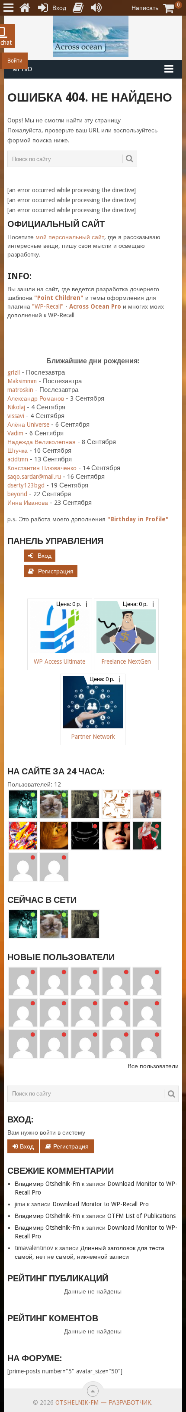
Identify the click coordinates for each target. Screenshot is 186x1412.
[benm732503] (23, 981)
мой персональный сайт (69, 237)
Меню (22, 69)
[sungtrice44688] (23, 1044)
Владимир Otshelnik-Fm (47, 1183)
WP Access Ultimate (59, 661)
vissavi (15, 415)
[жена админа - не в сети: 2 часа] (54, 835)
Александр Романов (35, 398)
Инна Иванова (27, 502)
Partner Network (93, 737)
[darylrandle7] (85, 981)
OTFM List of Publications (141, 1215)
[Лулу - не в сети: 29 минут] (147, 804)
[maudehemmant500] (116, 981)
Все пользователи (153, 1066)
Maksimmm (22, 381)
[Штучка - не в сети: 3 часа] (116, 835)
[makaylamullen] (116, 1013)
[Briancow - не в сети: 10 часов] (23, 867)
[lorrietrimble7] (147, 1044)
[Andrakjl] (54, 1013)
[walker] (85, 804)
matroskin (20, 389)
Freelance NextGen (126, 661)
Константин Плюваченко (42, 467)
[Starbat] (23, 804)
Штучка (17, 450)
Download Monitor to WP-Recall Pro (100, 1204)
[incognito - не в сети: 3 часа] (85, 835)
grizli (13, 372)
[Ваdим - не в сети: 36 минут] (23, 835)
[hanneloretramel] (85, 1013)
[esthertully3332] (54, 1044)
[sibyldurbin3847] (147, 1013)
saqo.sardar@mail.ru (34, 476)
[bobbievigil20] (23, 1013)
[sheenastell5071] (85, 1044)
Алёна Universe (28, 424)
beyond (17, 493)
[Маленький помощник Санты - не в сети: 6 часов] (147, 835)
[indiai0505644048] (147, 981)
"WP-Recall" (48, 306)
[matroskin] (54, 804)
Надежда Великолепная (41, 441)
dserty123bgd (26, 485)
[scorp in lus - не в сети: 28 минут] (116, 804)
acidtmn (17, 459)
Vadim (15, 433)
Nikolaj (16, 407)
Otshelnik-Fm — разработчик (103, 1402)
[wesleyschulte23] (54, 981)
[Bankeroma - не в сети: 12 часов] (54, 867)
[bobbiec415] (116, 1044)
